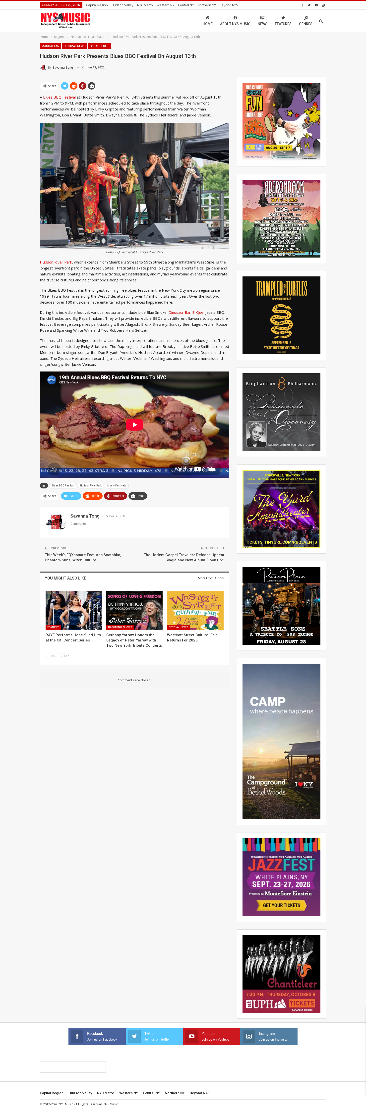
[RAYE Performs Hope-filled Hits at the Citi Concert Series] (74, 610)
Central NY (186, 5)
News (262, 24)
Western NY (165, 5)
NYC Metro (145, 5)
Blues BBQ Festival (59, 97)
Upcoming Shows (120, 627)
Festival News (74, 46)
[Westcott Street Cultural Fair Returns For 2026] (195, 610)
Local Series (99, 46)
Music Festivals (116, 485)
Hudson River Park (56, 262)
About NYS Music (235, 24)
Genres (305, 24)
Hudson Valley (122, 5)
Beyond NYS (229, 5)
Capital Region (97, 5)
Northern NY (206, 5)
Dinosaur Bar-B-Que (186, 312)
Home (208, 24)
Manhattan (50, 46)
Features (283, 24)
